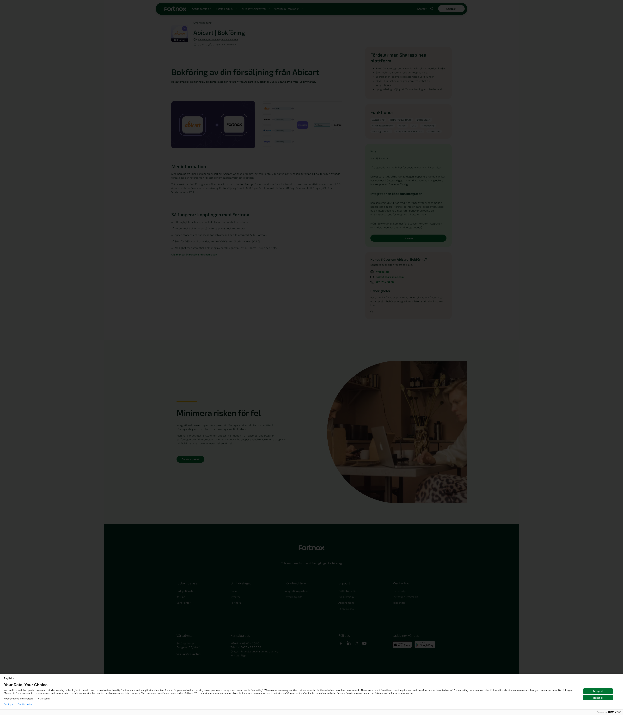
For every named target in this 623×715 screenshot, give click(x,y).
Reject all (598, 697)
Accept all (598, 691)
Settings (8, 704)
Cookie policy (25, 704)
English (8, 678)
